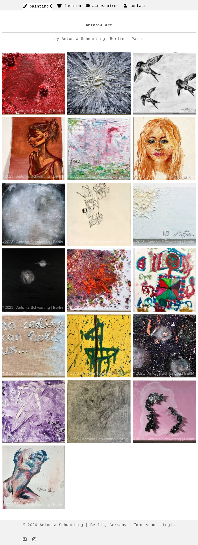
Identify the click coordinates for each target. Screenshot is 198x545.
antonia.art (99, 25)
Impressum (145, 525)
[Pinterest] (25, 539)
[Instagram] (34, 539)
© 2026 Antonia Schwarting (53, 525)
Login (169, 525)
